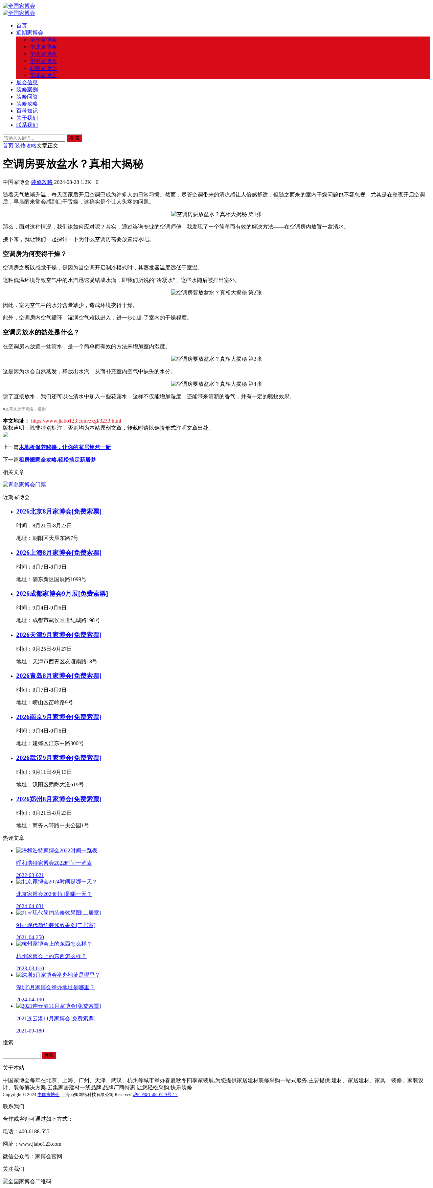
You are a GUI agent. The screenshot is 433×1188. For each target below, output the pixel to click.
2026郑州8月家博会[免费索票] (58, 799)
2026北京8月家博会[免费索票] (58, 511)
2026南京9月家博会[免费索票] (58, 716)
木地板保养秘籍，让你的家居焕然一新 (65, 447)
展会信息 (27, 82)
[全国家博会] (19, 6)
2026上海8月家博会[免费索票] (58, 552)
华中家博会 (43, 61)
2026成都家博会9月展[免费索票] (62, 593)
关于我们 (27, 118)
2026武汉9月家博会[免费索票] (58, 757)
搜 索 (74, 138)
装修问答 (27, 96)
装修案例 (27, 89)
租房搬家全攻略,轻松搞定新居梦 (57, 459)
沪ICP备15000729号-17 (155, 1094)
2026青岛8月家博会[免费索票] (58, 675)
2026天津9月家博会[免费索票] (58, 634)
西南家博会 (43, 68)
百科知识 (27, 111)
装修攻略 (27, 103)
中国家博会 (49, 1094)
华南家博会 (43, 54)
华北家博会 (43, 47)
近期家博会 (29, 32)
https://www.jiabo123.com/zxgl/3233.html (76, 421)
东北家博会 (43, 75)
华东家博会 (43, 40)
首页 (21, 25)
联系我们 (27, 125)
